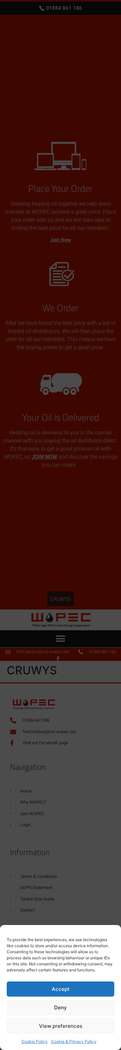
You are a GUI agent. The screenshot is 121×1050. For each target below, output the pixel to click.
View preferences (60, 1026)
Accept (61, 989)
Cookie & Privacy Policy (73, 1041)
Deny (60, 1007)
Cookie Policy (35, 1041)
